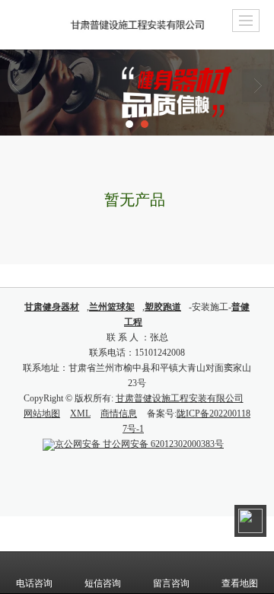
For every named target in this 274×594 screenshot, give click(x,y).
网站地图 (42, 413)
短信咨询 (102, 583)
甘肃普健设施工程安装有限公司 (180, 398)
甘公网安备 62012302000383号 (139, 444)
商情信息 (118, 413)
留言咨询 (171, 583)
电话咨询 (34, 583)
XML (80, 413)
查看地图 (239, 583)
